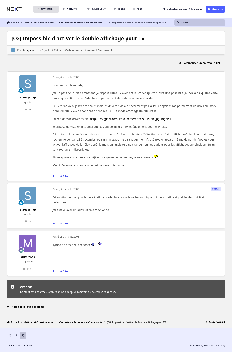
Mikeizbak (27, 257)
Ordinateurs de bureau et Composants (89, 50)
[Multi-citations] (53, 176)
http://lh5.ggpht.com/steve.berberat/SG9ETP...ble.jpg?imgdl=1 (130, 119)
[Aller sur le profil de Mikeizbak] (27, 243)
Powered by (207, 345)
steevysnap (29, 50)
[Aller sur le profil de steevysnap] (13, 50)
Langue (13, 345)
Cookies (28, 345)
